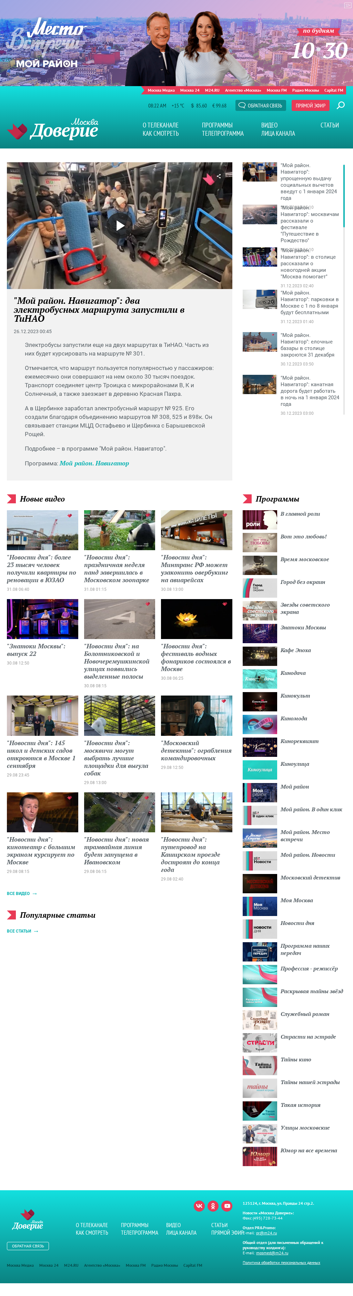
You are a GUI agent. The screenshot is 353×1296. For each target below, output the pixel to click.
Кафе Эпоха (296, 650)
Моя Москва (297, 900)
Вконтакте (199, 1206)
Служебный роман (305, 1014)
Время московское (305, 559)
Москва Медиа (161, 90)
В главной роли (300, 513)
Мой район (295, 786)
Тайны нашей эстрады (310, 1082)
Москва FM (277, 90)
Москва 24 (190, 90)
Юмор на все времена (309, 1150)
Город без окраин (303, 582)
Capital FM (333, 90)
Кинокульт (295, 695)
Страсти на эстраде (308, 1036)
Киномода (294, 718)
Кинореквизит (300, 741)
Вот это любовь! (304, 536)
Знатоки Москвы (303, 627)
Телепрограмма (223, 133)
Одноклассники (213, 1206)
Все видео (18, 893)
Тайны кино (296, 1059)
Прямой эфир (310, 105)
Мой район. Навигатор (94, 463)
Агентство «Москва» (243, 90)
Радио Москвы (305, 90)
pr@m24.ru (266, 1232)
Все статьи (19, 931)
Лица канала (278, 133)
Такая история (301, 1105)
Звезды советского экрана (305, 608)
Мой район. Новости (308, 854)
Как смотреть (161, 133)
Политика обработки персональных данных (281, 1262)
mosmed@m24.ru (272, 1252)
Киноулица (295, 764)
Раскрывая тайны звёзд (312, 991)
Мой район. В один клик (311, 809)
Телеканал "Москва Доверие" (52, 129)
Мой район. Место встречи (305, 835)
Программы (217, 125)
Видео (269, 125)
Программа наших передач (305, 949)
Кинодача (293, 673)
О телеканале (161, 125)
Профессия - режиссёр (309, 968)
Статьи (330, 125)
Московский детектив (310, 877)
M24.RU (212, 90)
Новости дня (297, 923)
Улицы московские (305, 1127)
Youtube (226, 1206)
